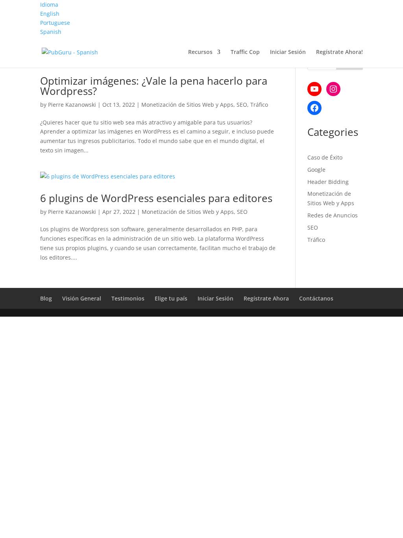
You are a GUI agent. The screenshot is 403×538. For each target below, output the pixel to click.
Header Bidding (328, 182)
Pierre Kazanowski (72, 104)
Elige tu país (171, 298)
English (49, 13)
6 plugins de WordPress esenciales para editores (156, 198)
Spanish (50, 31)
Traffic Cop (245, 52)
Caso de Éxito (324, 157)
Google (316, 169)
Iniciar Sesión (288, 52)
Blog (46, 298)
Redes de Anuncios (332, 215)
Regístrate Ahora (266, 298)
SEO (242, 104)
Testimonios (127, 298)
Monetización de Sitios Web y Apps (187, 104)
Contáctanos (316, 298)
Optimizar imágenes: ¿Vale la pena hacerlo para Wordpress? (153, 86)
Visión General (81, 298)
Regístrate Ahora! (339, 52)
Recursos (200, 52)
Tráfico (259, 104)
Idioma (49, 4)
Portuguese (55, 22)
